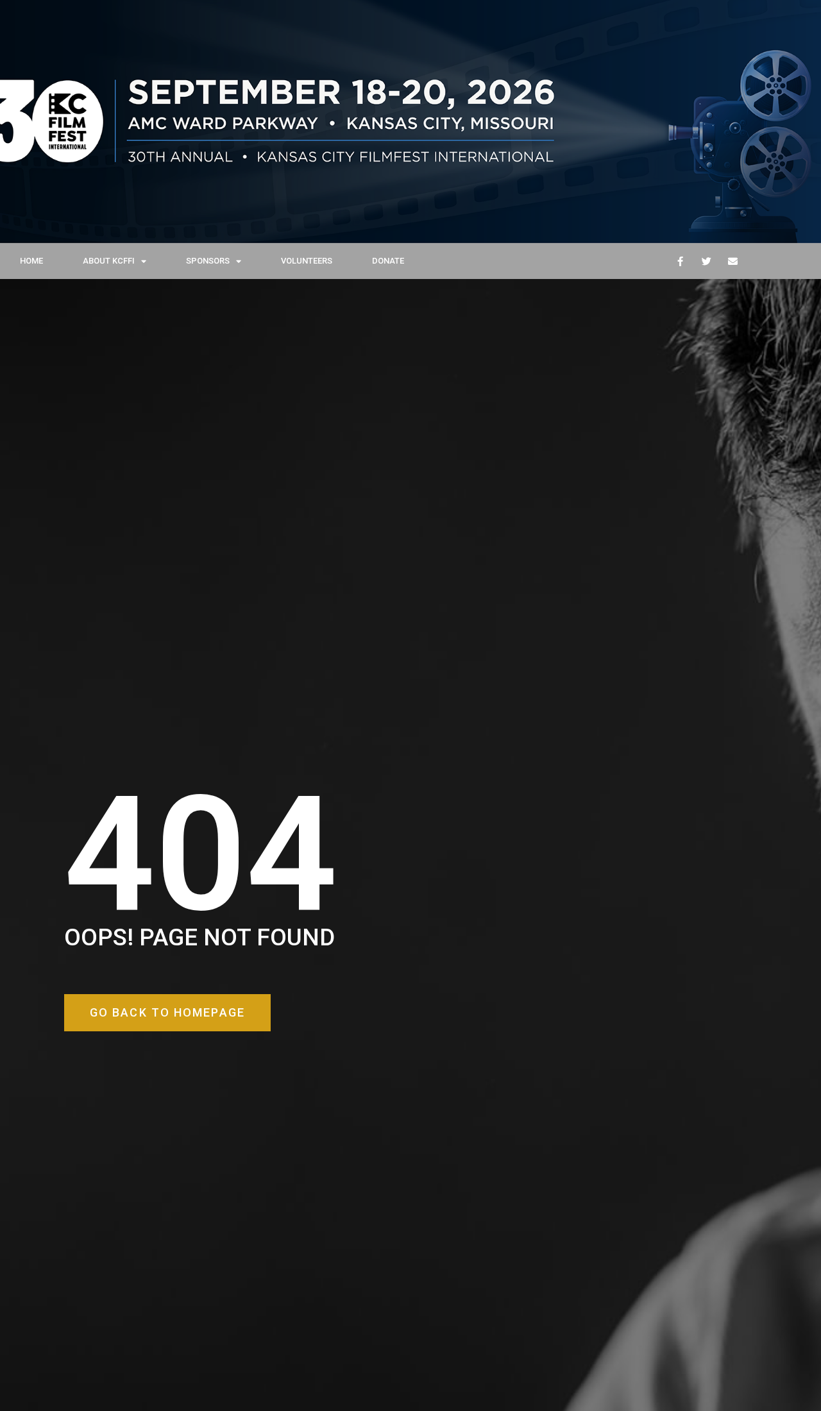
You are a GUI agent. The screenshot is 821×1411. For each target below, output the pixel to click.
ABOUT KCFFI (109, 261)
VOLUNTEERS (306, 261)
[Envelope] (732, 261)
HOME (31, 261)
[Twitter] (706, 261)
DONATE (388, 261)
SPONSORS (208, 261)
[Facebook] (680, 261)
